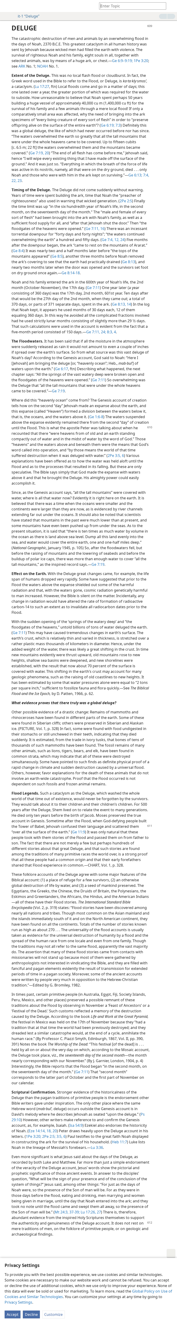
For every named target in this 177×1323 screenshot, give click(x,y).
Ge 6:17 (61, 368)
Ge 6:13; (135, 175)
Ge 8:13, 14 (121, 304)
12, (116, 239)
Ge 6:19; (108, 125)
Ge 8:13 (128, 261)
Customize (53, 1314)
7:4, (145, 175)
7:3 (118, 125)
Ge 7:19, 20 (39, 152)
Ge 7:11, (92, 228)
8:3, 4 (111, 331)
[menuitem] (7, 6)
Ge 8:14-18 (71, 272)
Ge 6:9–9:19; (122, 60)
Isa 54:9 (76, 1125)
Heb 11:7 (119, 1141)
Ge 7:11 (93, 287)
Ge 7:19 (58, 390)
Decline (31, 1314)
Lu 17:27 (42, 86)
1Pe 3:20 (140, 60)
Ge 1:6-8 (96, 416)
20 (54, 1130)
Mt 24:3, (61, 1212)
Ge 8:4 (18, 250)
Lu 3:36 (97, 1147)
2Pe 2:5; (48, 1136)
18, (49, 1130)
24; (103, 331)
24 (121, 239)
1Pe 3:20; (33, 1136)
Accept (12, 1314)
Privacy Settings (18, 1302)
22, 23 (17, 180)
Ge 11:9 (78, 831)
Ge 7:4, (107, 239)
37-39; (74, 1212)
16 (101, 228)
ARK (21, 66)
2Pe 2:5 (126, 200)
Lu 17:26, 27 (90, 1212)
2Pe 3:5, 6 (116, 455)
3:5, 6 (60, 1136)
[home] (7, 6)
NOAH (42, 66)
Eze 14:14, (37, 1130)
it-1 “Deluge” (28, 16)
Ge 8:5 (57, 256)
